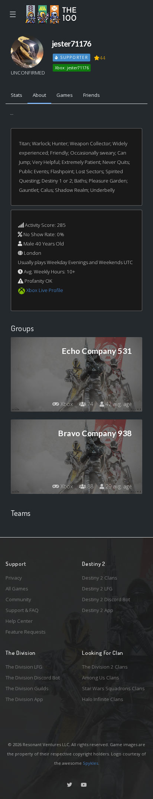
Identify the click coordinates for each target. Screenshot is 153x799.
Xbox (66, 404)
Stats (16, 95)
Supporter (73, 57)
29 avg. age (118, 486)
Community (18, 599)
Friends (91, 95)
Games (64, 95)
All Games (17, 588)
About (39, 95)
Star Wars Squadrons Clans (113, 688)
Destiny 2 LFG (97, 588)
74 (89, 404)
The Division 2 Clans (105, 666)
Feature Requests (26, 631)
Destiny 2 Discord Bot (106, 599)
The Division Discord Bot (33, 677)
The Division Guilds (27, 688)
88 (89, 486)
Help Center (19, 621)
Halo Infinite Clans (102, 699)
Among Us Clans (100, 677)
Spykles (90, 763)
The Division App (24, 699)
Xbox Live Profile (44, 290)
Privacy (14, 577)
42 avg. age (118, 404)
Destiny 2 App (97, 610)
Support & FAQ (22, 610)
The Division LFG (24, 666)
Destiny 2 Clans (99, 577)
